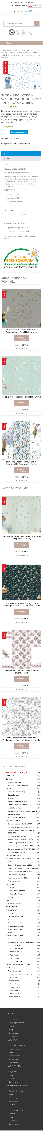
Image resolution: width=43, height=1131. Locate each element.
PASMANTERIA (11, 910)
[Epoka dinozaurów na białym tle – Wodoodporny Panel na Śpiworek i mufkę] (21, 716)
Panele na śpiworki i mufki (27, 53)
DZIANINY (9, 862)
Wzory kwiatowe (16, 952)
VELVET (8, 968)
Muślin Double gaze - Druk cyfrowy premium (24, 811)
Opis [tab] (5, 153)
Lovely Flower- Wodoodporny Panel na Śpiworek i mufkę (21, 671)
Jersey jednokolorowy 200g (17, 878)
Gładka (10, 897)
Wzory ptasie (14, 955)
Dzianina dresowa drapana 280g (20, 865)
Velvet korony (15, 987)
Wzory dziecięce (16, 945)
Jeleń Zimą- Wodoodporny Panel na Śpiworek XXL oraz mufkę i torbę (21, 463)
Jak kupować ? (14, 1019)
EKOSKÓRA (10, 884)
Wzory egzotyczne (16, 948)
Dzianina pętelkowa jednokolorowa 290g (22, 868)
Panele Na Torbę (16, 894)
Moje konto (13, 1072)
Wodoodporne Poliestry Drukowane (21, 942)
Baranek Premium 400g (16, 792)
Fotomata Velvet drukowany (18, 971)
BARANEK (9, 788)
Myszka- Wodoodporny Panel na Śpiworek (21, 397)
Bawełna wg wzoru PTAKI (17, 852)
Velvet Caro (14, 984)
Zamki (10, 932)
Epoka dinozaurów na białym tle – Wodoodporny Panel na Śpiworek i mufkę (21, 739)
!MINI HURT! (10, 776)
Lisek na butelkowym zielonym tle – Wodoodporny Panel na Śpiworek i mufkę (21, 604)
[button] (38, 66)
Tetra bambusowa (14, 782)
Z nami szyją (13, 1033)
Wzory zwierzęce (16, 961)
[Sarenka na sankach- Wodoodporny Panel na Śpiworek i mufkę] (21, 515)
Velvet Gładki (13, 977)
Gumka (10, 913)
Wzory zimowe (15, 958)
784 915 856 (28, 2)
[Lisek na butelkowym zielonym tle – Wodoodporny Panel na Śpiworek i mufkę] (21, 582)
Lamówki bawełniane (15, 916)
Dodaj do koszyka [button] (22, 338)
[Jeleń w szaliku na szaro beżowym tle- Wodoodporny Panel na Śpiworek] (21, 308)
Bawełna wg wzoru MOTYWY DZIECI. (21, 843)
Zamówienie (13, 1036)
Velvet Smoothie (14, 997)
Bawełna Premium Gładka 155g (19, 805)
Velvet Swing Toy (16, 993)
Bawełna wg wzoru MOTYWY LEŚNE (20, 846)
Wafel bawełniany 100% (16, 817)
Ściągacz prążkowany (15, 881)
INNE (8, 900)
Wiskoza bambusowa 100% (18, 785)
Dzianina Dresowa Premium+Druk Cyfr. (20, 859)
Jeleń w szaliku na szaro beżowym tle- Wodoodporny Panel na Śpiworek (21, 331)
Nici (9, 920)
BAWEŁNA (9, 798)
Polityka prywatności (16, 1023)
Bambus (9, 779)
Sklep (16, 50)
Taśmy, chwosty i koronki (17, 923)
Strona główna (7, 50)
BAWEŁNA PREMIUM (13, 821)
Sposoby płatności (15, 1056)
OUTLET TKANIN (11, 907)
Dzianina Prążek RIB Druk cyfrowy (20, 871)
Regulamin (13, 1026)
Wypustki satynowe (15, 929)
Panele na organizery (17, 891)
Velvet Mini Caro (16, 990)
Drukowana (12, 887)
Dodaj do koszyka (19, 132)
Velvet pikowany (14, 981)
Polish (35, 6)
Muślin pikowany (14, 814)
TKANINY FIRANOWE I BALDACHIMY (18, 964)
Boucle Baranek (13, 795)
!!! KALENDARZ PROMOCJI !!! (16, 772)
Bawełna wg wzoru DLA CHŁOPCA (20, 824)
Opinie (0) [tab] (7, 158)
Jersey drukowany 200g (16, 875)
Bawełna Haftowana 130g (17, 801)
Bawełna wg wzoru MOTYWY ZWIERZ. (21, 849)
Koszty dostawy (15, 1049)
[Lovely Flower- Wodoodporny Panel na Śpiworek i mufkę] (21, 649)
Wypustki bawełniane (16, 926)
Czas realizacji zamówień (18, 1045)
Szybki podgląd (23, 348)
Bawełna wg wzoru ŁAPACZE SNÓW (20, 839)
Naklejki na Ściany (14, 903)
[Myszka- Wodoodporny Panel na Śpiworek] (21, 375)
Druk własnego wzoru (14, 855)
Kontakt (12, 1114)
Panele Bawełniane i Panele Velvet (20, 974)
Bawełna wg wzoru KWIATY (17, 836)
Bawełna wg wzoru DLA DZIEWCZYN (21, 827)
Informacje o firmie (16, 1110)
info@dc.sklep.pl (17, 2)
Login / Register (21, 11)
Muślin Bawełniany (15, 808)
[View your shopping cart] (29, 11)
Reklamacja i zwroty (16, 1091)
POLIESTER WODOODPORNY (16, 936)
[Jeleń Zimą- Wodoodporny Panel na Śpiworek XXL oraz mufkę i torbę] (21, 440)
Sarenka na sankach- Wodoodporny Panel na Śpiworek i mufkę (22, 537)
